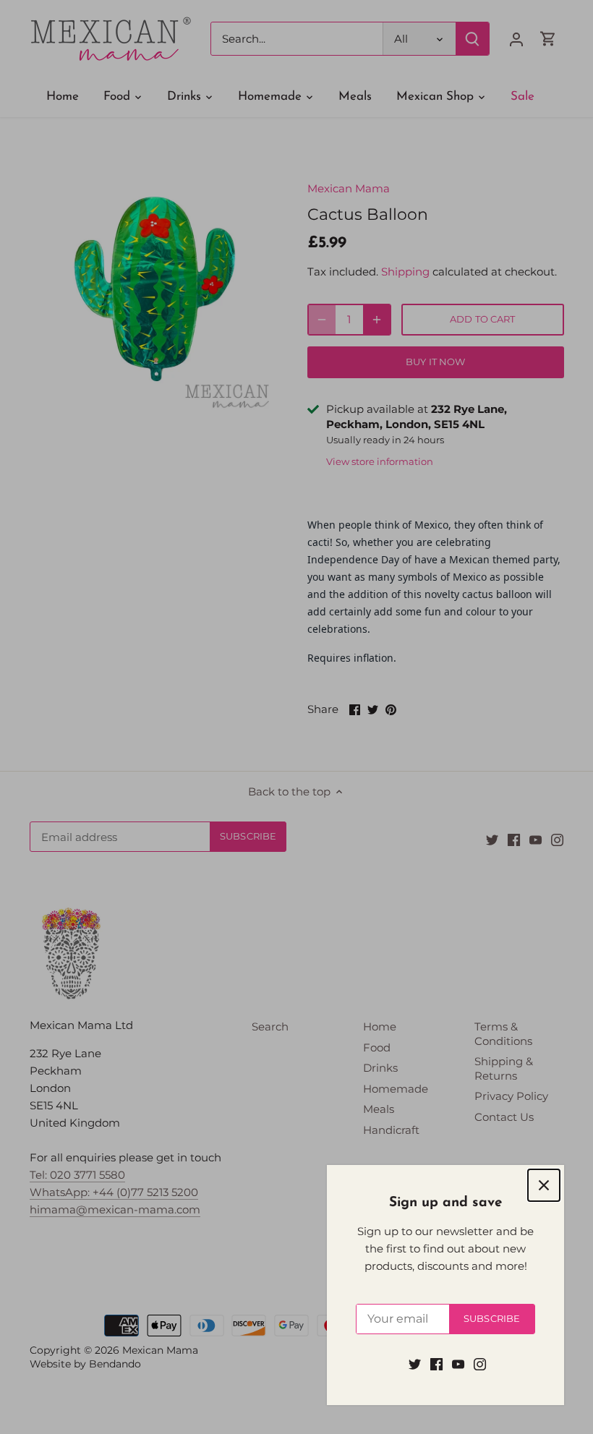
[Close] (544, 1185)
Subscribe (492, 1318)
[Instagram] (480, 1363)
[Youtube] (458, 1363)
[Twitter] (415, 1363)
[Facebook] (436, 1363)
